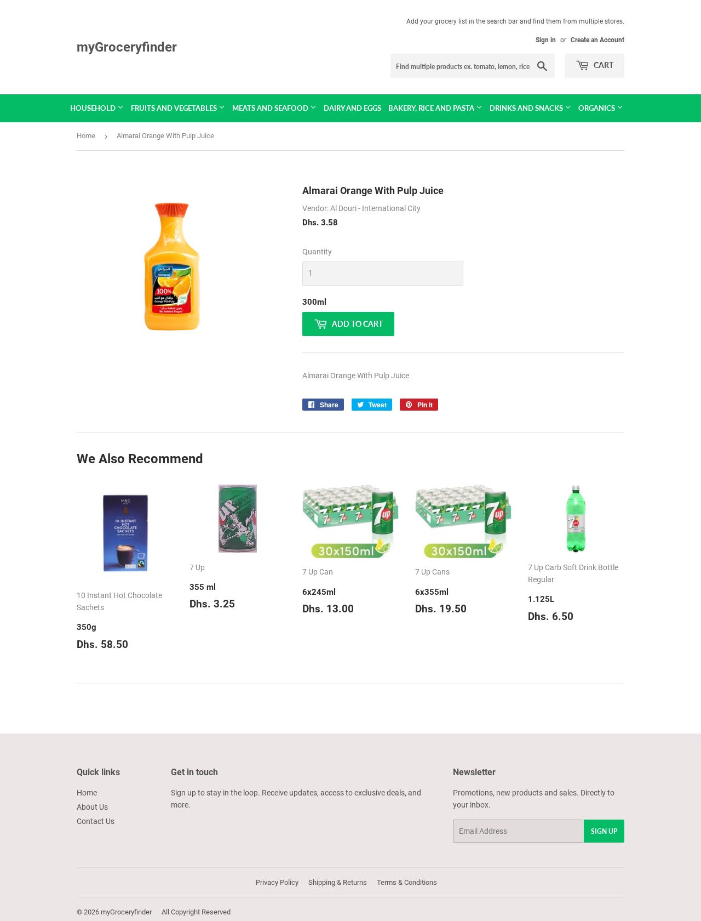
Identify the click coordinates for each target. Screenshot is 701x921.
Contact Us (95, 821)
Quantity (317, 251)
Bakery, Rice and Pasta (432, 108)
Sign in (546, 40)
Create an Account (597, 40)
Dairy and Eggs (352, 108)
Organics (597, 108)
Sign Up (604, 831)
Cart (602, 65)
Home (86, 136)
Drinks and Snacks (527, 108)
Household (93, 108)
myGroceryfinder (127, 47)
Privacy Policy (277, 882)
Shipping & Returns (337, 882)
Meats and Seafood (271, 108)
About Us (92, 807)
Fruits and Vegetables (175, 108)
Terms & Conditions (407, 882)
